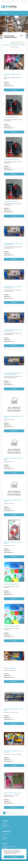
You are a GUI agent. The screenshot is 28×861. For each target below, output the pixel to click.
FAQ (23, 1)
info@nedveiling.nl (13, 1)
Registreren (5, 825)
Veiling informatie (14, 47)
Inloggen (4, 823)
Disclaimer (5, 848)
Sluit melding (14, 856)
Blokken (22, 35)
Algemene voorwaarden (8, 846)
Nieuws (22, 1)
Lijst (21, 36)
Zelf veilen (5, 837)
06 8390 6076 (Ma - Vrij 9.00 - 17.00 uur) (6, 1)
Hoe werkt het (6, 834)
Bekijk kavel (14, 89)
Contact (26, 1)
